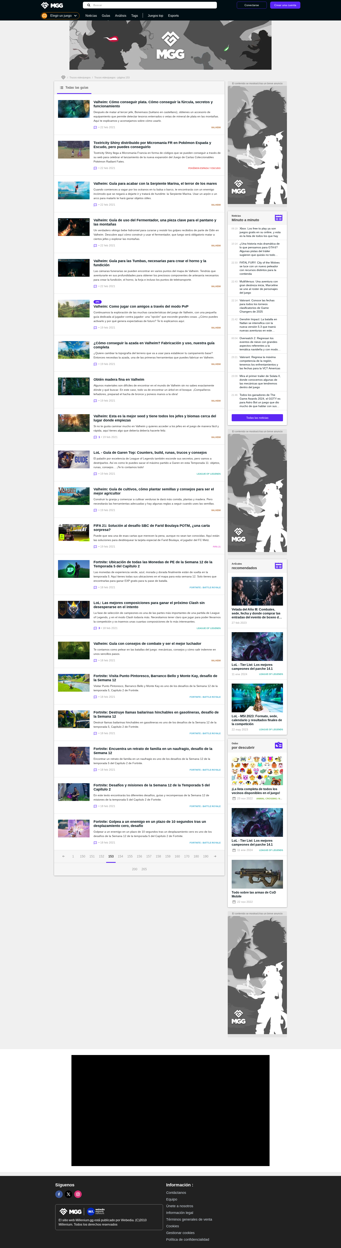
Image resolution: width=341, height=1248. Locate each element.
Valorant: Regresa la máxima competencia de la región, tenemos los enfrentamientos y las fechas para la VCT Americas (260, 362)
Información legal (179, 1213)
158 (158, 856)
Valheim (216, 127)
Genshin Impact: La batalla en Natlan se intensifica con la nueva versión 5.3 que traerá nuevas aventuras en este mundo (258, 325)
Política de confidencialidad (187, 1240)
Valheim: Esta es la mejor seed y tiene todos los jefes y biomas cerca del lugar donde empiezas (155, 418)
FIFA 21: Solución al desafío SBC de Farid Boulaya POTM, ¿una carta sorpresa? (152, 528)
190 (205, 856)
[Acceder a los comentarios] (96, 127)
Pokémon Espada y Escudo (204, 168)
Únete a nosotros (179, 1206)
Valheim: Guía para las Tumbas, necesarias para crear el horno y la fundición (150, 263)
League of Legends (209, 474)
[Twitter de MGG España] (68, 1194)
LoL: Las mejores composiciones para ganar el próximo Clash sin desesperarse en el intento (149, 605)
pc (98, 302)
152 (101, 856)
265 (144, 869)
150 (82, 856)
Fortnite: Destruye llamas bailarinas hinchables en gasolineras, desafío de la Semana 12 (156, 714)
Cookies (172, 1226)
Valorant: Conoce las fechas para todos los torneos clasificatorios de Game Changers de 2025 (257, 306)
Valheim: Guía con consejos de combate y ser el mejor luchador (147, 644)
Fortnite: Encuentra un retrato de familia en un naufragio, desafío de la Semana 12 (153, 751)
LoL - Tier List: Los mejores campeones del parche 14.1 (252, 666)
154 (120, 856)
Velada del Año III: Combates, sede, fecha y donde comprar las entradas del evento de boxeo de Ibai (256, 613)
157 (149, 856)
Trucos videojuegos (80, 77)
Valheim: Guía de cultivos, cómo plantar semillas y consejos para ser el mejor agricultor (154, 491)
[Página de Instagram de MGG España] (78, 1194)
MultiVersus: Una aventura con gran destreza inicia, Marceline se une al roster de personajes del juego (259, 287)
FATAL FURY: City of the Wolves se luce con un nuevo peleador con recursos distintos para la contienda (260, 268)
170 (186, 856)
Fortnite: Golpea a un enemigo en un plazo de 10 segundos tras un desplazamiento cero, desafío (150, 824)
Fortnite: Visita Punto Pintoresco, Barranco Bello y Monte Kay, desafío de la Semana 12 (155, 678)
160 (177, 856)
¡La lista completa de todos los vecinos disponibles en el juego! (256, 791)
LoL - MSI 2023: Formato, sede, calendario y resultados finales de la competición (257, 720)
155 (130, 856)
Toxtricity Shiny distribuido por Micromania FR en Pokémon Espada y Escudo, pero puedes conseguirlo (152, 145)
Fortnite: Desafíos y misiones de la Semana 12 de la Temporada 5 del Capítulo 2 (152, 787)
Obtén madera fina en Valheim (119, 379)
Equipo (171, 1199)
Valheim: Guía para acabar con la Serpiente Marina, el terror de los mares (155, 184)
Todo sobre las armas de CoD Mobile (254, 894)
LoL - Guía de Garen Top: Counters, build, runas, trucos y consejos (150, 453)
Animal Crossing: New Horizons (276, 798)
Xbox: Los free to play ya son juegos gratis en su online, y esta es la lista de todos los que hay (260, 232)
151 (92, 856)
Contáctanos (176, 1193)
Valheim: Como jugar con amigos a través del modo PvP (141, 306)
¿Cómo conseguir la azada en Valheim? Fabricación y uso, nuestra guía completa (154, 345)
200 (134, 869)
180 (196, 856)
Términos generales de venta (189, 1219)
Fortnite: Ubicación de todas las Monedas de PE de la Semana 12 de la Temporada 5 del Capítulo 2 (153, 564)
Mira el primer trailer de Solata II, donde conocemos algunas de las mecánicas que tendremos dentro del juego (260, 381)
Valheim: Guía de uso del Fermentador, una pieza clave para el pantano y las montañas (155, 222)
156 (139, 856)
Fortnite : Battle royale (205, 587)
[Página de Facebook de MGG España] (59, 1194)
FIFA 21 (217, 547)
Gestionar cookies (180, 1233)
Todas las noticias (257, 417)
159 (167, 856)
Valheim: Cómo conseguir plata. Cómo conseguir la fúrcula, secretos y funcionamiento (153, 104)
